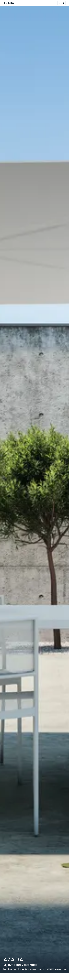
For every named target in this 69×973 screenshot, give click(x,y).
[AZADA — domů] (8, 3)
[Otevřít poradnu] (65, 969)
